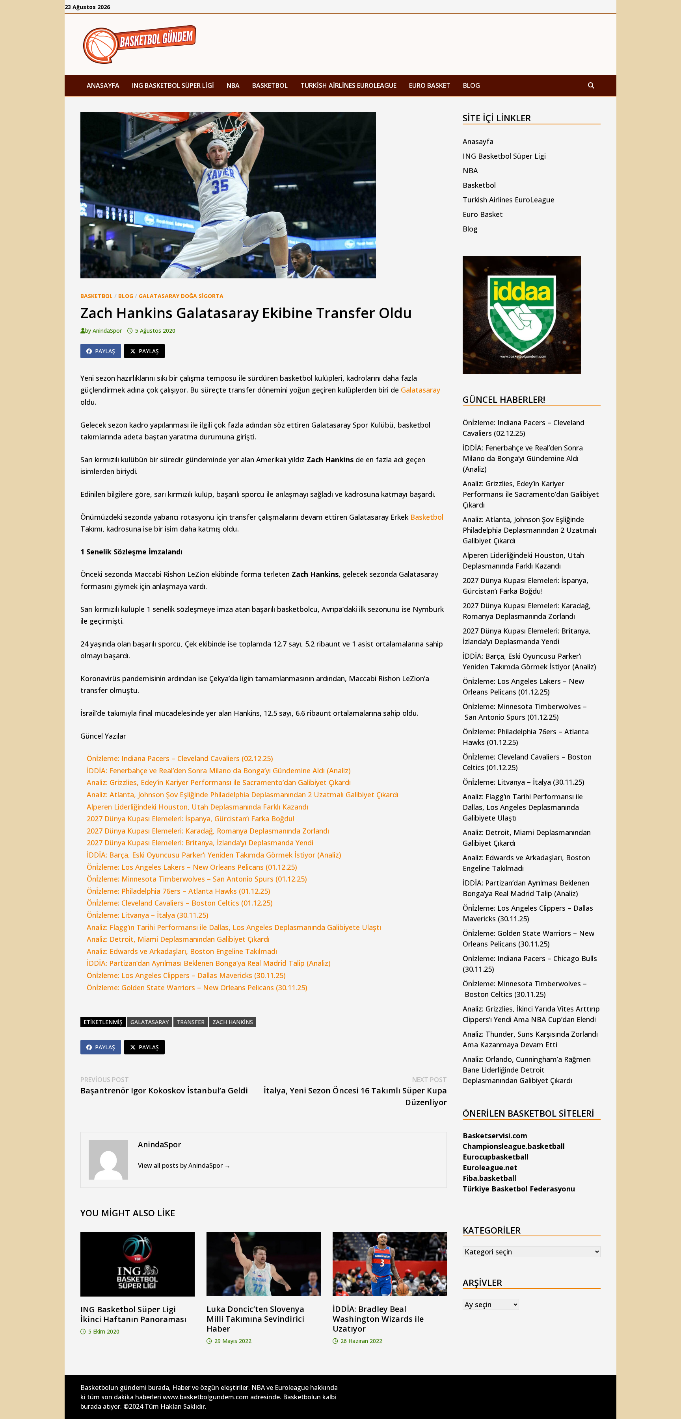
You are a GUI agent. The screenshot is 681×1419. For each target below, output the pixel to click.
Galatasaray (420, 390)
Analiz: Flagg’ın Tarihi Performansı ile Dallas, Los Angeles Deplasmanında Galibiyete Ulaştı (234, 927)
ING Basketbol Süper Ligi (173, 85)
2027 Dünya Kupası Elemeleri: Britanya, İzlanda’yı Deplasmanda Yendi (200, 842)
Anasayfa (103, 85)
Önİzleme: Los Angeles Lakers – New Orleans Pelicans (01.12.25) (192, 867)
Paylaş (105, 351)
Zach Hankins (232, 1022)
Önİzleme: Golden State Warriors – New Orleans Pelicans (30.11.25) (197, 987)
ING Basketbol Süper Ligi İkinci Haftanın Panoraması (133, 1314)
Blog (471, 85)
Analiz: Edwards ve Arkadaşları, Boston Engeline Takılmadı (182, 951)
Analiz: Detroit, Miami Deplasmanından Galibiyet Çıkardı (178, 939)
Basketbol (270, 85)
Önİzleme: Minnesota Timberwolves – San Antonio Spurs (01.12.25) (197, 879)
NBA (233, 85)
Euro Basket (429, 85)
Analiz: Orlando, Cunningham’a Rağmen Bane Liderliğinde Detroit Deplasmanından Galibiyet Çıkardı (527, 1069)
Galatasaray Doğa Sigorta (181, 296)
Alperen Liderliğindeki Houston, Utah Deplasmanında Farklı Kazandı (197, 806)
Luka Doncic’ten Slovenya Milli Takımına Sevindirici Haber (255, 1319)
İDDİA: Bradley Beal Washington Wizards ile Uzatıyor (378, 1319)
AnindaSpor (107, 330)
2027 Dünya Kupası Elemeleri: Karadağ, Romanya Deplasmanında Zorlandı (208, 830)
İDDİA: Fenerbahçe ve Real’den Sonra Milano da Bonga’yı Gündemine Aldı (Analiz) (219, 770)
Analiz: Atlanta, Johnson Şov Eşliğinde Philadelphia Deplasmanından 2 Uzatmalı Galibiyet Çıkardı (242, 794)
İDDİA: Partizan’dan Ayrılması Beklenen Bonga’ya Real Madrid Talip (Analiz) (209, 963)
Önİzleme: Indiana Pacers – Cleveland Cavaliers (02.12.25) (180, 758)
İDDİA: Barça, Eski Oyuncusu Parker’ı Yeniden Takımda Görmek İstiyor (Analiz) (214, 855)
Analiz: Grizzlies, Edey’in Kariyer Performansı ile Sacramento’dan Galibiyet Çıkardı (219, 782)
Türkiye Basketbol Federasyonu (519, 1188)
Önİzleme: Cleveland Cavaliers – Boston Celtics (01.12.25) (180, 903)
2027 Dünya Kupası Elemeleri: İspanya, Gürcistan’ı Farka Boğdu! (190, 818)
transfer (191, 1022)
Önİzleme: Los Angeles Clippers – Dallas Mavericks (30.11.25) (186, 975)
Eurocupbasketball (495, 1157)
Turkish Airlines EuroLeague (348, 85)
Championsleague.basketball (514, 1146)
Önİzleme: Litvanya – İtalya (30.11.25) (147, 915)
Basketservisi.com (495, 1135)
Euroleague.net (490, 1167)
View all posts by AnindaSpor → (184, 1165)
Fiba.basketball (489, 1178)
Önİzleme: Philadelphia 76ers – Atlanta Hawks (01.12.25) (178, 891)
